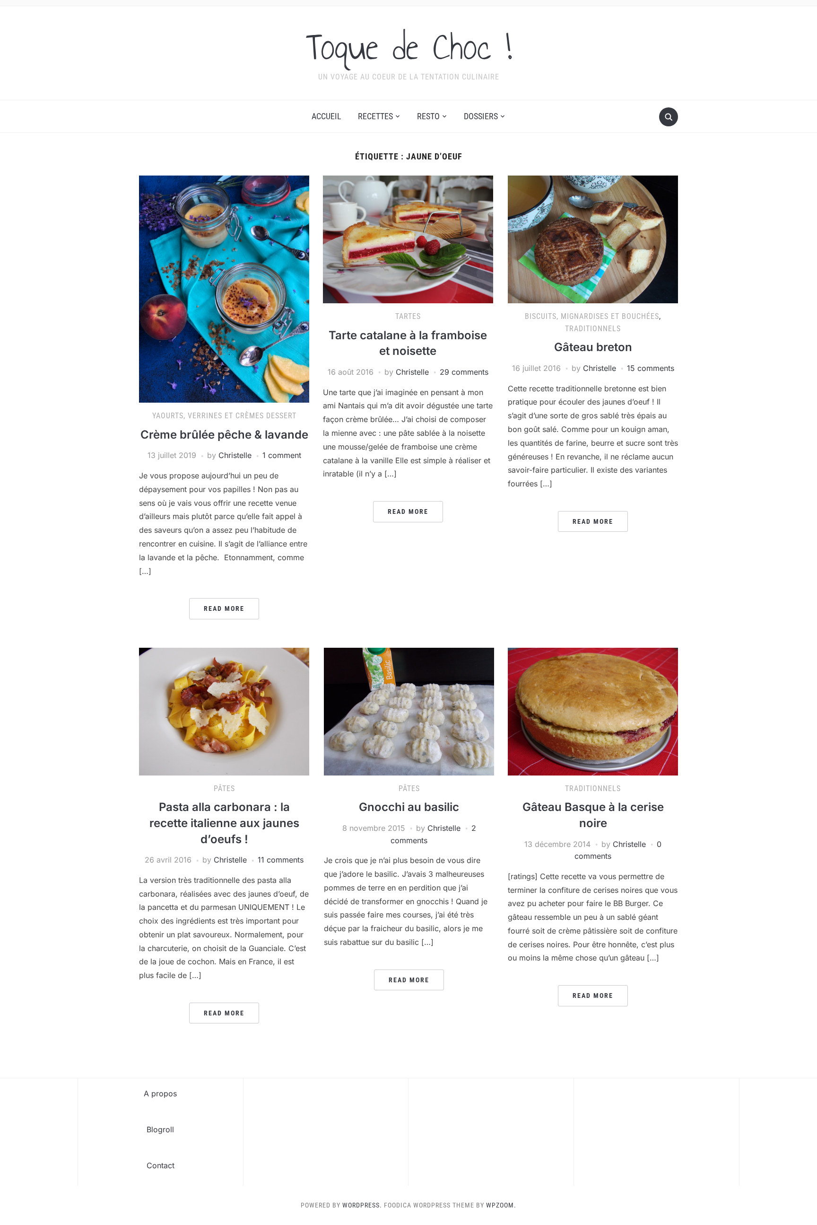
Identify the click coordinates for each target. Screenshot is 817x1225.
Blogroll (160, 1129)
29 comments (464, 372)
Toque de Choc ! (409, 47)
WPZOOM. (501, 1205)
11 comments (281, 859)
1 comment (281, 455)
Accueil (326, 116)
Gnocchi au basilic (409, 807)
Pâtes (224, 788)
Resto (428, 116)
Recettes (375, 116)
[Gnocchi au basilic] (409, 710)
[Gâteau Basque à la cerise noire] (593, 710)
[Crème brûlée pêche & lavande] (224, 288)
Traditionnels (593, 328)
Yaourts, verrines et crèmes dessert (224, 415)
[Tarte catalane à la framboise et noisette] (408, 239)
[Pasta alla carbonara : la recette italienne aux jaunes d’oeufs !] (224, 710)
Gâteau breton (593, 347)
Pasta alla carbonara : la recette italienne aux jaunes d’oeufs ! (224, 823)
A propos (160, 1093)
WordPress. (362, 1205)
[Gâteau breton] (593, 239)
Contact (160, 1165)
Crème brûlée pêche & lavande (224, 434)
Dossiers (481, 116)
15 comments (650, 368)
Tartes (408, 316)
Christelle (235, 455)
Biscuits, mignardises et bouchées (592, 316)
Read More (224, 608)
